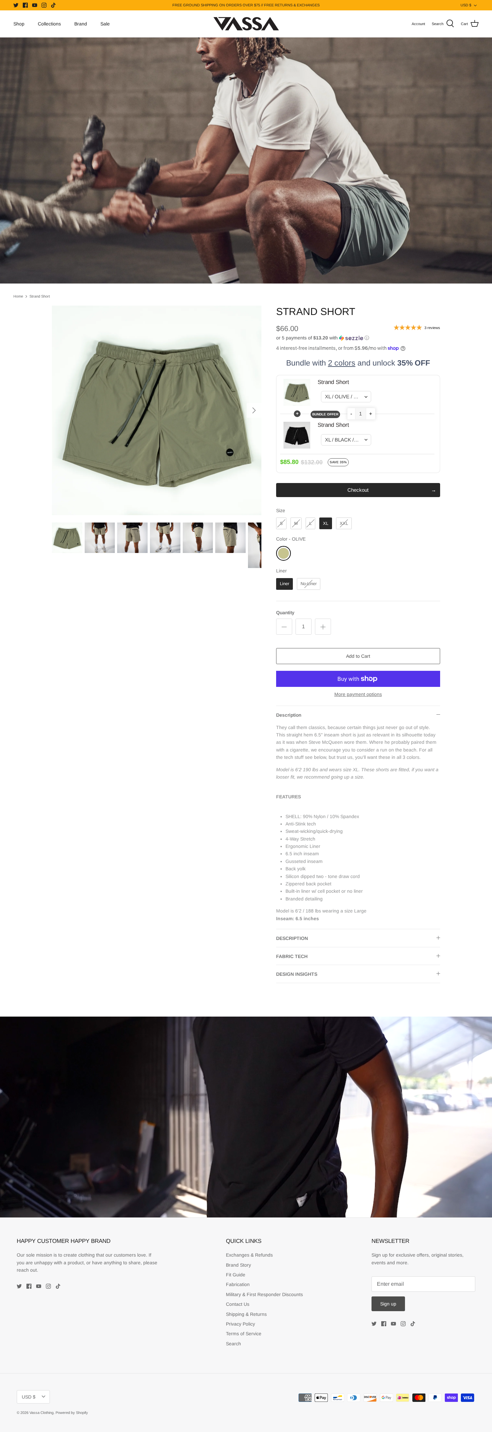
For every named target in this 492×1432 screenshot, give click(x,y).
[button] (322, 338)
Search (233, 1343)
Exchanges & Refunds (249, 1255)
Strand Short (39, 296)
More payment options (358, 694)
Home (18, 296)
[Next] (254, 410)
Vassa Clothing (41, 1413)
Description (288, 715)
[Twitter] (15, 5)
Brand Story (238, 1265)
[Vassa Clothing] (246, 23)
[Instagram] (44, 5)
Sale (105, 23)
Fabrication (238, 1284)
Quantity (285, 612)
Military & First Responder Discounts (264, 1294)
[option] (156, 410)
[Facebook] (25, 5)
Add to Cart (358, 656)
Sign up (388, 1303)
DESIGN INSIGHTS (296, 974)
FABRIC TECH (292, 956)
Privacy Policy (240, 1324)
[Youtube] (34, 5)
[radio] (281, 523)
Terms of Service (243, 1333)
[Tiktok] (53, 5)
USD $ (466, 5)
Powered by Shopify (72, 1413)
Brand (80, 23)
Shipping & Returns (246, 1314)
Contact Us (237, 1304)
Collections (49, 23)
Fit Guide (235, 1274)
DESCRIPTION (292, 938)
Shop (18, 23)
